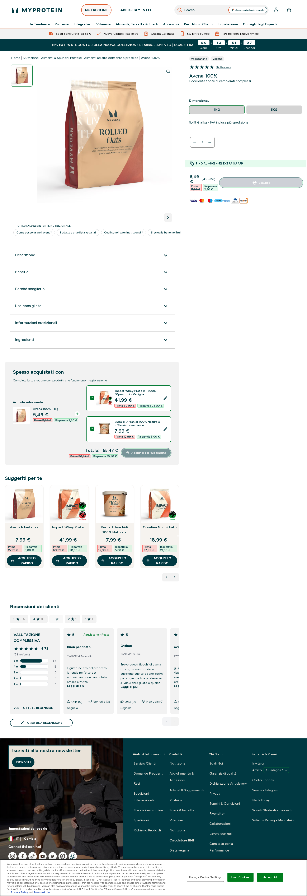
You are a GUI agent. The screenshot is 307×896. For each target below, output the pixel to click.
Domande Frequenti (148, 773)
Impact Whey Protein (69, 527)
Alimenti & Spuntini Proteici (61, 58)
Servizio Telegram (265, 790)
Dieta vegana (179, 850)
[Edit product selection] (165, 398)
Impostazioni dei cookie (28, 828)
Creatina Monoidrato (160, 527)
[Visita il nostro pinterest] (62, 856)
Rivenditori (217, 813)
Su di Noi (216, 763)
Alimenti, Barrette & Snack (137, 24)
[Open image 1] (22, 76)
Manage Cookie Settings (205, 877)
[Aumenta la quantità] (209, 142)
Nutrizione (31, 58)
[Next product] (175, 577)
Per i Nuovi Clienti (198, 24)
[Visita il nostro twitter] (52, 856)
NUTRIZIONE (96, 10)
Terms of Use (42, 892)
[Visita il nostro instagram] (12, 856)
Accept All (270, 877)
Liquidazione (228, 24)
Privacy (214, 793)
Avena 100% (150, 58)
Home (15, 58)
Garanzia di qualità (222, 773)
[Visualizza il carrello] (289, 10)
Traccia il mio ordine (148, 810)
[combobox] (221, 10)
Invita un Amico (270, 767)
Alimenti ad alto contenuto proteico (111, 58)
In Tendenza (40, 24)
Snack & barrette (182, 810)
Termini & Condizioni (224, 803)
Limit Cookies (240, 877)
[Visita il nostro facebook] (22, 856)
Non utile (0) (101, 701)
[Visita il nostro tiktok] (32, 856)
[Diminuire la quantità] (194, 142)
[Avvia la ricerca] (180, 10)
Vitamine (103, 24)
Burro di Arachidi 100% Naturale (114, 529)
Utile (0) (76, 702)
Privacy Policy (19, 892)
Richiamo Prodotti (147, 830)
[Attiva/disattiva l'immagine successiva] (168, 217)
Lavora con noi (220, 833)
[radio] (217, 109)
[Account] (276, 10)
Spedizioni (141, 820)
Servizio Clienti (145, 763)
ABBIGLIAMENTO (135, 10)
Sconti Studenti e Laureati (272, 810)
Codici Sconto (263, 780)
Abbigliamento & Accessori (182, 777)
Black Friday (261, 800)
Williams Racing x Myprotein (273, 820)
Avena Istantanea (24, 527)
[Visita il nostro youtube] (42, 856)
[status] (202, 142)
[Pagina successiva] (175, 721)
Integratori (82, 24)
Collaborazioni (220, 823)
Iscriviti (23, 762)
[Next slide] (178, 536)
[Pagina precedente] (166, 721)
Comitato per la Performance (221, 847)
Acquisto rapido (27, 560)
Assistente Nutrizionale (249, 10)
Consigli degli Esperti (260, 24)
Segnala (72, 708)
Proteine (62, 24)
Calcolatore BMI (182, 840)
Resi (137, 783)
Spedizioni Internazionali (144, 797)
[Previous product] (166, 577)
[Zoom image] (168, 71)
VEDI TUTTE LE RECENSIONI (34, 708)
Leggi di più (75, 685)
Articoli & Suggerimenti (187, 790)
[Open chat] (73, 856)
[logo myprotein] (37, 10)
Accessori (171, 24)
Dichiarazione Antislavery (228, 783)
